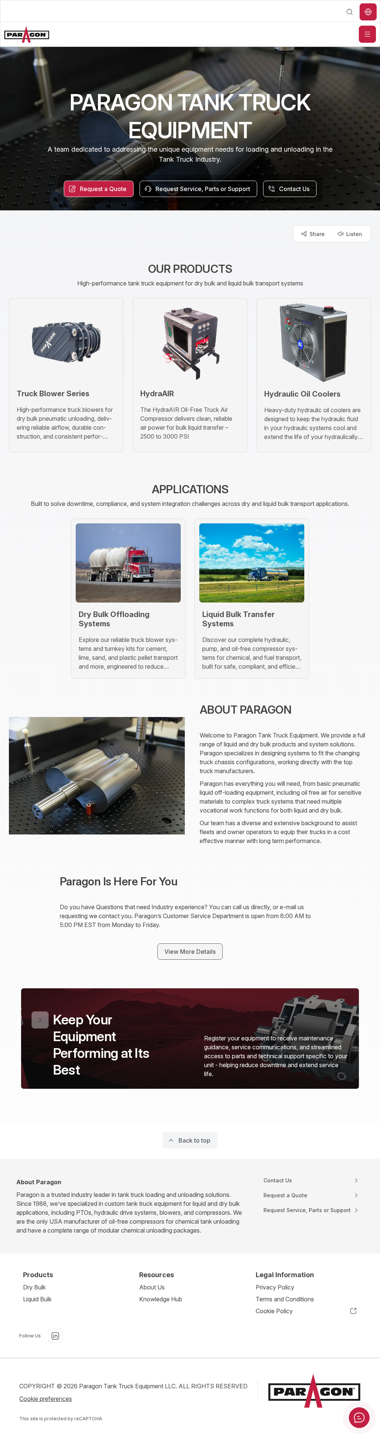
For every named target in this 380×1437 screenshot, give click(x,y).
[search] (349, 11)
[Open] (367, 34)
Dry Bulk (34, 1287)
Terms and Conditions (285, 1299)
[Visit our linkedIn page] (55, 1336)
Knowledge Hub (160, 1299)
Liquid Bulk (37, 1299)
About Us (152, 1287)
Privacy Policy (275, 1287)
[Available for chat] (359, 1417)
